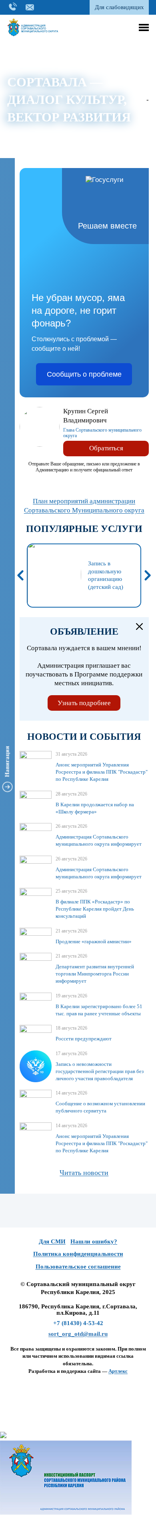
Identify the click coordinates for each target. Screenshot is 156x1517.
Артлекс (118, 1371)
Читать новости (84, 1173)
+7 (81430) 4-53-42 (78, 1323)
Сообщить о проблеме (84, 374)
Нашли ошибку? (93, 1241)
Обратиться (106, 448)
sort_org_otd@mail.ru (78, 1334)
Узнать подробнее (84, 703)
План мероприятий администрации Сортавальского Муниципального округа (84, 505)
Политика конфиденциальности (78, 1254)
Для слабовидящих (119, 7)
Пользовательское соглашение (78, 1266)
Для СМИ (52, 1241)
